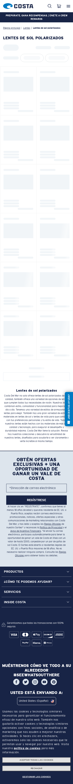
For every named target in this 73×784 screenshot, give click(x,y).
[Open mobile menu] (68, 6)
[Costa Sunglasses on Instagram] (35, 682)
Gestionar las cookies (36, 777)
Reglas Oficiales (52, 524)
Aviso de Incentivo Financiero (25, 531)
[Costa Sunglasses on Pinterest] (54, 682)
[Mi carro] (59, 6)
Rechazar (36, 768)
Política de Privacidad (51, 527)
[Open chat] (69, 409)
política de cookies (27, 748)
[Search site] (49, 6)
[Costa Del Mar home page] (18, 5)
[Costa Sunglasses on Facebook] (16, 682)
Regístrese (36, 500)
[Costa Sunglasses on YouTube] (44, 682)
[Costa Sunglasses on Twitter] (26, 682)
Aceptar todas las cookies (36, 760)
